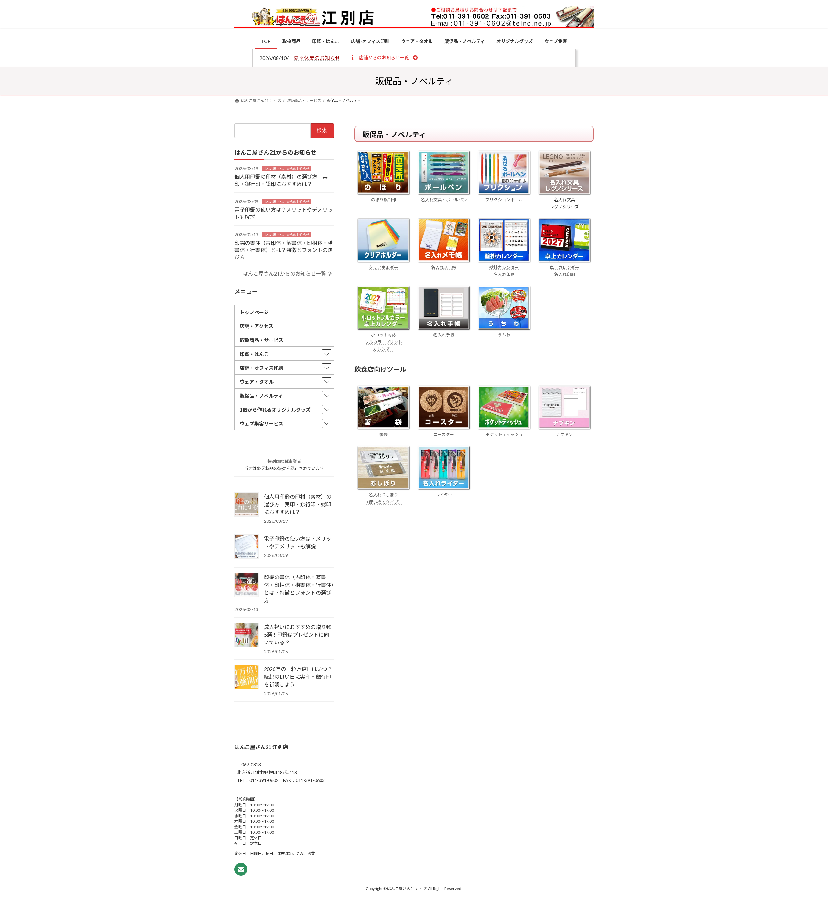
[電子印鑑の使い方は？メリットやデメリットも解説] (246, 547)
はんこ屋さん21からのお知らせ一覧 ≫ (287, 273)
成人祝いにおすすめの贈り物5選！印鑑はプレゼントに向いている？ (297, 634)
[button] (384, 57)
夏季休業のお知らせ (317, 58)
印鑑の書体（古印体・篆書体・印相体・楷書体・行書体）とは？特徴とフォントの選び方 (283, 249)
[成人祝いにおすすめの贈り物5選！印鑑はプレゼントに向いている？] (246, 635)
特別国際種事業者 (284, 461)
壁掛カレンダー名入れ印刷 (504, 271)
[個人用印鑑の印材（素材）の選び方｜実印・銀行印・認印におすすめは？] (246, 505)
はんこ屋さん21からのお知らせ (286, 168)
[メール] (240, 869)
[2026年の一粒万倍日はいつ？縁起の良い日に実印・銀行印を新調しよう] (246, 677)
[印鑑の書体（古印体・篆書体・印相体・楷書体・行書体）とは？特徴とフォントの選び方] (246, 585)
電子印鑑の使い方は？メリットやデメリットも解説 (297, 542)
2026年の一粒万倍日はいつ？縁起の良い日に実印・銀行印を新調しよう (298, 676)
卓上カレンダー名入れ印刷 (564, 271)
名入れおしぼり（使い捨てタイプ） (383, 498)
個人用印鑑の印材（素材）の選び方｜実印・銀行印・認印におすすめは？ (297, 504)
